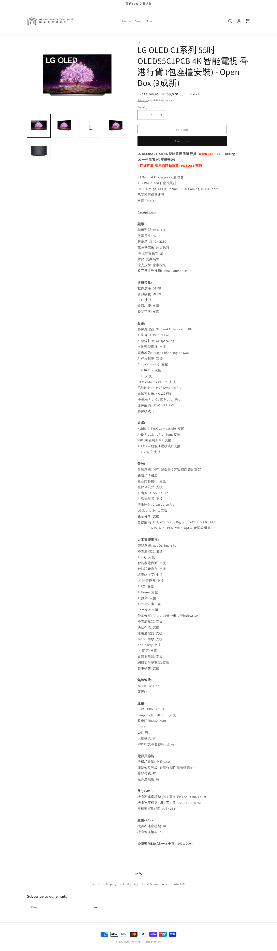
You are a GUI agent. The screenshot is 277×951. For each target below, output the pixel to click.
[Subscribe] (95, 907)
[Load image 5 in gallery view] (38, 151)
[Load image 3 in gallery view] (90, 125)
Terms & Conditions (154, 884)
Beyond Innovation (132, 941)
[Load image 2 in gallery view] (64, 125)
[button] (230, 21)
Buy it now (182, 141)
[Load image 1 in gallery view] (38, 125)
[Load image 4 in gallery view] (115, 125)
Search (96, 884)
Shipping (142, 99)
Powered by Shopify (151, 941)
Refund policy (129, 884)
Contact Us (178, 884)
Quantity (142, 107)
